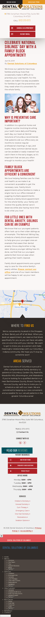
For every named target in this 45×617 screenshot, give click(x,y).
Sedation (11, 584)
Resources (8, 599)
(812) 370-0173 (22, 20)
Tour (9, 564)
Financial (11, 605)
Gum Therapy (22, 507)
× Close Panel (5, 616)
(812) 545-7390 (33, 2)
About (6, 558)
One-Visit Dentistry (22, 514)
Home (6, 557)
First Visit (11, 603)
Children (11, 573)
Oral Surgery (9, 588)
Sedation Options (22, 520)
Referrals (8, 611)
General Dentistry (21, 504)
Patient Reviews (13, 566)
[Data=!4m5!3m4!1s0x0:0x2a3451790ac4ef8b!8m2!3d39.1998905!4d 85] (20, 443)
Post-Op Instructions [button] (15, 593)
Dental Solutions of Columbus (22, 64)
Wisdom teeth (13, 595)
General (11, 577)
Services (7, 571)
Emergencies (12, 575)
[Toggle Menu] (1, 536)
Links (10, 606)
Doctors (11, 560)
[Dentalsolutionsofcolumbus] (24, 443)
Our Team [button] (11, 562)
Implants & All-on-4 (14, 592)
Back (12, 569)
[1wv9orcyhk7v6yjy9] (22, 304)
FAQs (10, 601)
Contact (7, 612)
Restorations (21, 517)
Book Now (11, 2)
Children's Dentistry (22, 501)
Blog (10, 567)
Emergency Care (22, 511)
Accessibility (25, 531)
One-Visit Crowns (14, 580)
